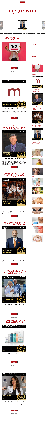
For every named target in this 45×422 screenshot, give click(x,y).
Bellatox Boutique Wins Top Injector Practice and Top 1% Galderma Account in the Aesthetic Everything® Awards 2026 (14, 175)
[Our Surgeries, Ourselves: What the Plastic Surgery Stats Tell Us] (37, 220)
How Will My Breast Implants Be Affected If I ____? (36, 215)
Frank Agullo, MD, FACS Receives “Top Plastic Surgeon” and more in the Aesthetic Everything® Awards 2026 (14, 223)
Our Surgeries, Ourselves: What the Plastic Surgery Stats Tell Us (37, 224)
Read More (14, 68)
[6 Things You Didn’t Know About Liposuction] (37, 162)
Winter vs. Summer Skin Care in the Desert (37, 185)
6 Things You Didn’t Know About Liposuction (37, 166)
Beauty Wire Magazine (22, 12)
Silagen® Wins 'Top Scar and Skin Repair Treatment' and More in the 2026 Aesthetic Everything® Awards (33, 25)
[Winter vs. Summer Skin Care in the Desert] (37, 181)
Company (33, 53)
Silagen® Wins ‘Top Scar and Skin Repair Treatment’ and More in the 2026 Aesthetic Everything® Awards (14, 321)
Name (32, 48)
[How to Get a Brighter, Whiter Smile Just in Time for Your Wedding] (37, 190)
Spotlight (16, 71)
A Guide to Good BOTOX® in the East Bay (36, 176)
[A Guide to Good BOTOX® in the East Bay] (37, 171)
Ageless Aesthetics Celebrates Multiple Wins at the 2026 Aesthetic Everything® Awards (14, 369)
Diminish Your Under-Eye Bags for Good (37, 156)
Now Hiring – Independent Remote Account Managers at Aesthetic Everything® (14, 38)
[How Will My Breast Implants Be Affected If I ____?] (37, 210)
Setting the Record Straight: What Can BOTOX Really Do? (36, 205)
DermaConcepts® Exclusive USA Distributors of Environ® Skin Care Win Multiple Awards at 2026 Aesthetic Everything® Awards (14, 272)
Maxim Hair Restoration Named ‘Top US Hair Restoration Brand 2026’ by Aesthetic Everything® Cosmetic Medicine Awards (14, 76)
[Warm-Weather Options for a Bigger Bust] (37, 239)
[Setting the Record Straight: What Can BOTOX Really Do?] (37, 201)
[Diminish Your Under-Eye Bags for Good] (37, 152)
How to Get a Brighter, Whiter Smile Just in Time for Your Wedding (36, 196)
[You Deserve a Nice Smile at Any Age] (37, 230)
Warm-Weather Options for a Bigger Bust (36, 243)
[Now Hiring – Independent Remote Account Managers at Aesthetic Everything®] (37, 69)
